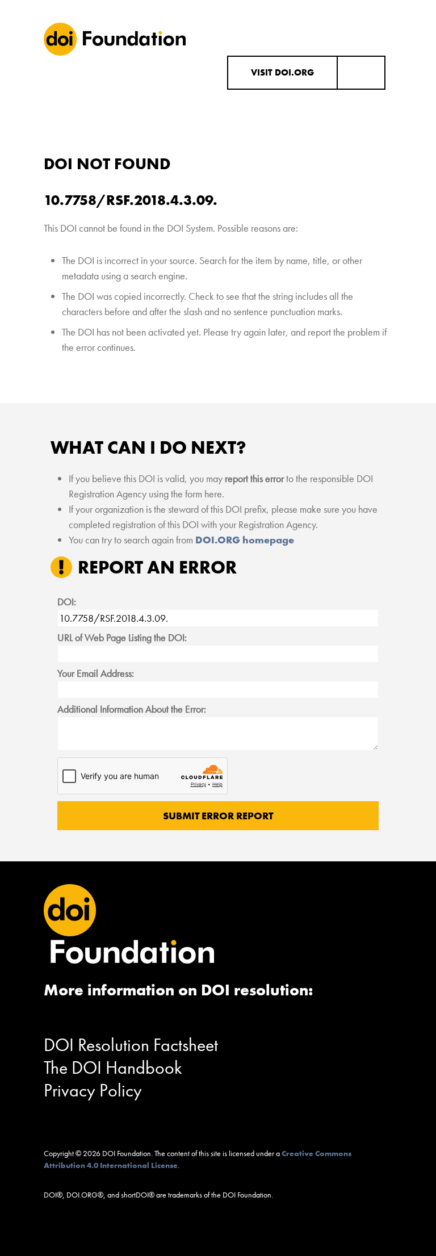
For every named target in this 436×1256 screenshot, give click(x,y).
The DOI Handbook (113, 1067)
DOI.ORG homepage (244, 539)
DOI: (66, 601)
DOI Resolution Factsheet (131, 1045)
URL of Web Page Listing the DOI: (122, 637)
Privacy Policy (93, 1090)
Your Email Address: (95, 673)
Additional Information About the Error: (131, 708)
